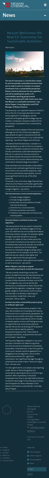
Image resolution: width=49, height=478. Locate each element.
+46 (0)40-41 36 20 (37, 427)
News (9, 15)
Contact (6, 453)
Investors (6, 458)
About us (6, 455)
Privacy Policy (8, 460)
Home (5, 447)
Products (6, 450)
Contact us (31, 431)
